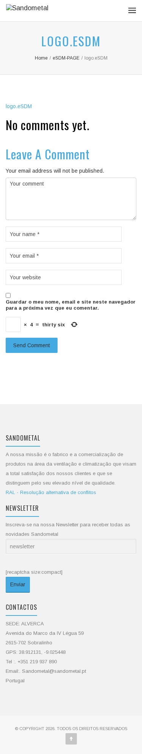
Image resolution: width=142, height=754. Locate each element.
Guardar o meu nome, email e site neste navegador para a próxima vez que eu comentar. (71, 305)
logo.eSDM (19, 106)
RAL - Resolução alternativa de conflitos (51, 492)
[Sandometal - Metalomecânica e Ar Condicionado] (27, 10)
